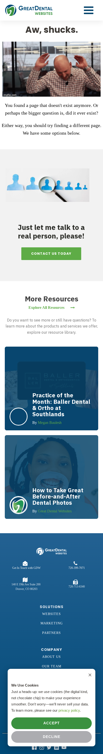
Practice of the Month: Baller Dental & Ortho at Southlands (61, 404)
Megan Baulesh (50, 423)
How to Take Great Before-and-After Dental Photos (57, 496)
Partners (51, 633)
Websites (51, 614)
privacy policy (69, 710)
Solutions (51, 606)
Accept (51, 723)
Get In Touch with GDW (26, 568)
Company (51, 649)
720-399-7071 (77, 568)
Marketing (51, 623)
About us (51, 657)
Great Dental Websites (55, 511)
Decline (51, 737)
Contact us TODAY (51, 253)
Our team (51, 666)
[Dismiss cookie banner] (90, 675)
